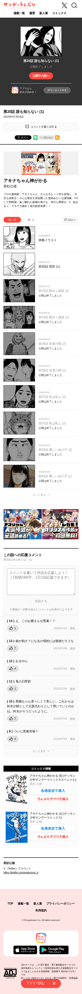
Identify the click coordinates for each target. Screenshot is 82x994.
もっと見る (39, 494)
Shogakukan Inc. (32, 920)
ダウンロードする (57, 90)
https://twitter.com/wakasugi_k (20, 872)
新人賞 (43, 13)
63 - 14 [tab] (12, 219)
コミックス (59, 13)
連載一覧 (19, 13)
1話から (72, 219)
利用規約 (41, 910)
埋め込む (48, 137)
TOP (10, 903)
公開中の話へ (41, 75)
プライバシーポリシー (60, 903)
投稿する (41, 601)
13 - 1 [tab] (31, 219)
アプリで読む (35, 983)
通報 (72, 628)
